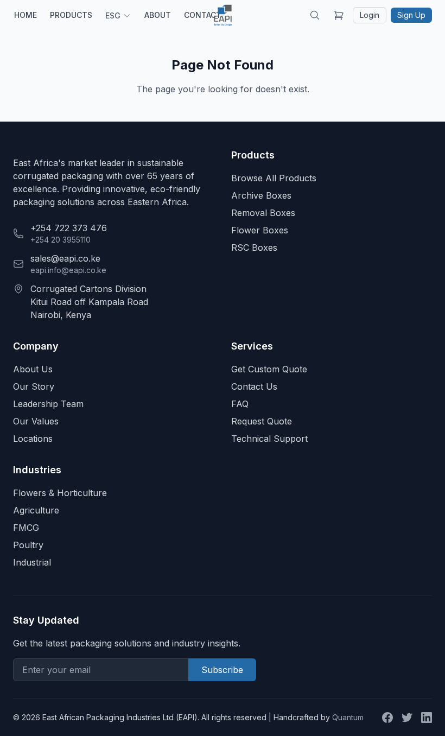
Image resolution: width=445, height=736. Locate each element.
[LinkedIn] (426, 717)
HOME (25, 15)
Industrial (32, 562)
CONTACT (202, 15)
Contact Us (254, 386)
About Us (33, 369)
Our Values (36, 421)
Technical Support (269, 438)
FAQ (240, 403)
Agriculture (36, 510)
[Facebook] (387, 717)
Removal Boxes (263, 212)
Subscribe (222, 669)
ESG (112, 15)
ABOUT (157, 15)
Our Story (33, 386)
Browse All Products (273, 178)
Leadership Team (48, 403)
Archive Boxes (261, 195)
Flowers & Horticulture (60, 492)
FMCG (26, 527)
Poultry (28, 545)
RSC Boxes (254, 247)
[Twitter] (407, 717)
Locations (33, 438)
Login (369, 15)
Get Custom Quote (269, 369)
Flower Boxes (259, 230)
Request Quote (261, 421)
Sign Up (411, 15)
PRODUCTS (71, 15)
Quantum (348, 717)
